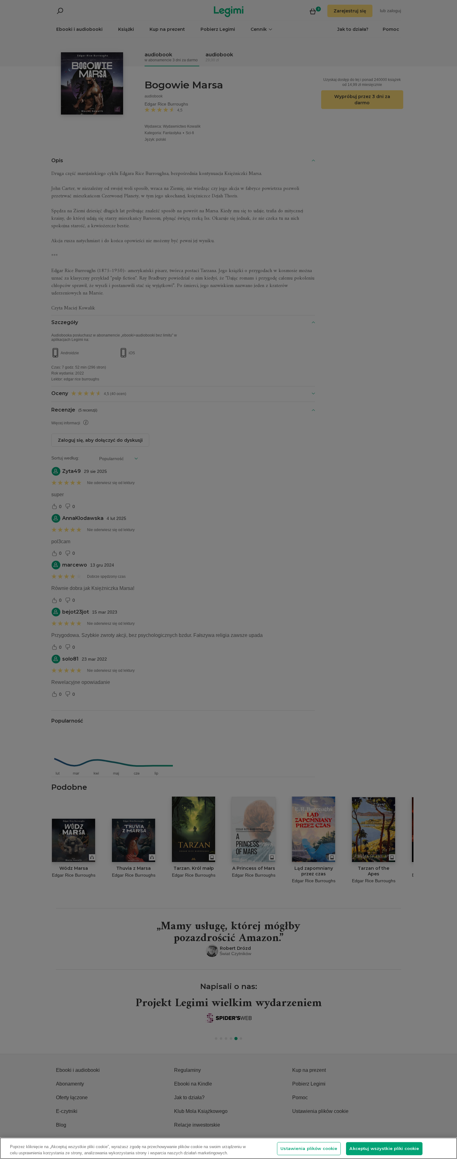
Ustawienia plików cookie (308, 1148)
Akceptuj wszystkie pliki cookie (384, 1148)
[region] (228, 1148)
